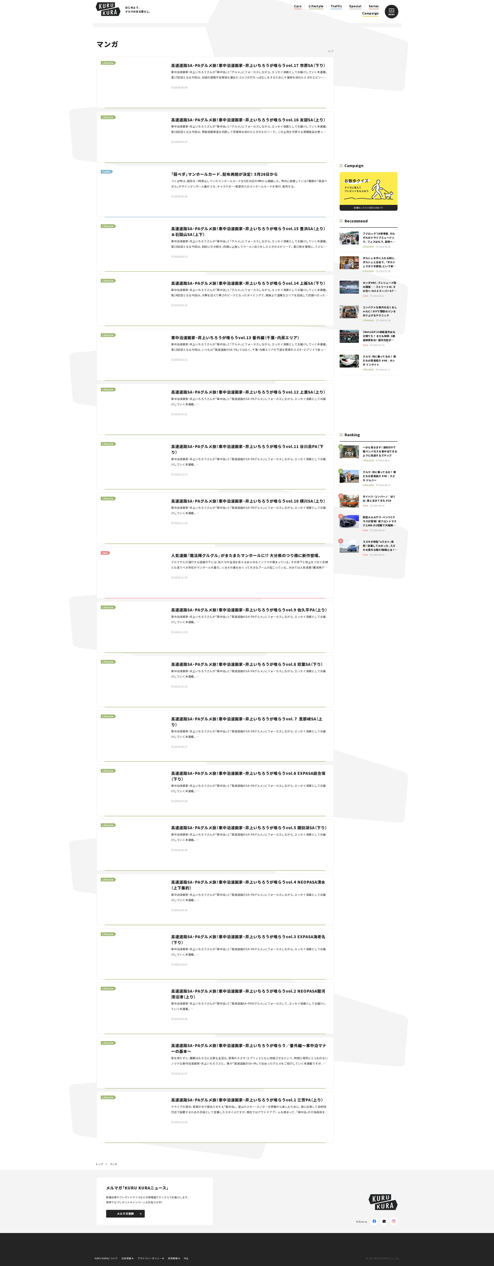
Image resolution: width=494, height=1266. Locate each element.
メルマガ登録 (125, 1213)
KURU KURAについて (106, 1258)
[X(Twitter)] (384, 1221)
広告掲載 (126, 1258)
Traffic (336, 6)
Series (374, 6)
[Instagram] (394, 1221)
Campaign (370, 13)
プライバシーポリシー (149, 1258)
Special (355, 6)
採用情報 (173, 1258)
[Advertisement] (369, 96)
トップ (99, 1164)
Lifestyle (316, 6)
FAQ (186, 1258)
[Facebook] (374, 1221)
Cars (297, 6)
